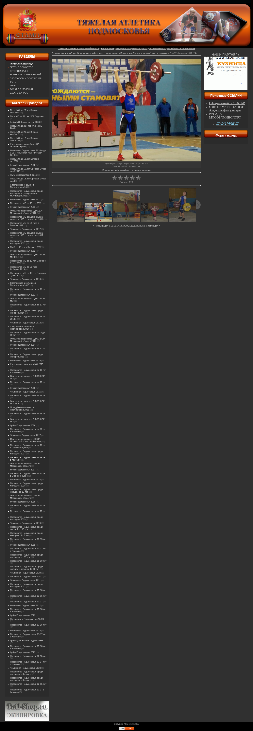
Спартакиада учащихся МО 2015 (26, 364)
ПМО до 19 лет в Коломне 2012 (26, 247)
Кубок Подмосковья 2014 (22, 345)
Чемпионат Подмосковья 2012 (25, 229)
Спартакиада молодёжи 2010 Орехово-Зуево (24, 145)
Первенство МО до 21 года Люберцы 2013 (23, 268)
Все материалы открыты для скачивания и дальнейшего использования (158, 48)
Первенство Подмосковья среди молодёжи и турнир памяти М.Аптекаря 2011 (26, 193)
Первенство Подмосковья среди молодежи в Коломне (26, 672)
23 (136, 226)
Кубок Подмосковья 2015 (22, 388)
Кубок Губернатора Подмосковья (26, 640)
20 (126, 226)
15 (111, 226)
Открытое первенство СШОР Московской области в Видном (25, 440)
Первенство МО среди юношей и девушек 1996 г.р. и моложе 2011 (26, 218)
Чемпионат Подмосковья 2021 (25, 580)
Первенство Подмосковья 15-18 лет (28, 561)
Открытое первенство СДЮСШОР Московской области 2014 (27, 340)
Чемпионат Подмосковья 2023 (25, 630)
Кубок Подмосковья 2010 (22, 165)
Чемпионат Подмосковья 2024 (25, 668)
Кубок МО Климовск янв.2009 (25, 122)
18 (120, 226)
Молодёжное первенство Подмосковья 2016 (22, 408)
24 (139, 226)
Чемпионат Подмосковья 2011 (25, 199)
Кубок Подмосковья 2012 (22, 251)
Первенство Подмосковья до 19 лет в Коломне (144, 53)
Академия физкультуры (225, 110)
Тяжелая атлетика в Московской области (78, 48)
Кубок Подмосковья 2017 (22, 469)
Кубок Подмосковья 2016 (22, 425)
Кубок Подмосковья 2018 (22, 502)
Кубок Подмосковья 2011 (22, 207)
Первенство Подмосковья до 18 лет (28, 395)
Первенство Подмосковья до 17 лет (28, 304)
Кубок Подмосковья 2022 (22, 615)
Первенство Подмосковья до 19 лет (28, 289)
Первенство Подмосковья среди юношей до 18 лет (26, 528)
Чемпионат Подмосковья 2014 (25, 322)
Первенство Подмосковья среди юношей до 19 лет (26, 490)
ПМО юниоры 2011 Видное (23, 175)
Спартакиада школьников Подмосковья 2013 (23, 284)
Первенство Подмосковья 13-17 (26, 576)
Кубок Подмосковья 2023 (22, 652)
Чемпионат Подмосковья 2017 (25, 435)
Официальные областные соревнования (97, 53)
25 (142, 226)
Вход (118, 48)
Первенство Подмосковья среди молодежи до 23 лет (26, 556)
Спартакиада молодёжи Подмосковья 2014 (22, 327)
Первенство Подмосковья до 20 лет (28, 505)
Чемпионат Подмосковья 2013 (25, 279)
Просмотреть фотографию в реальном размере (126, 170)
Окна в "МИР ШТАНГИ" (227, 106)
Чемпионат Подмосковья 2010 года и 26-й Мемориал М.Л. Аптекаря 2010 (28, 152)
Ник (138, 166)
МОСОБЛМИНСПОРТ (225, 117)
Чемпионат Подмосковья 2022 (25, 605)
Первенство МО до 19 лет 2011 (25, 203)
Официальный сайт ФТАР (227, 103)
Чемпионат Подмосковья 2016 (25, 392)
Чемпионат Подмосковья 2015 (25, 360)
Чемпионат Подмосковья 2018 (25, 479)
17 (117, 226)
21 (129, 226)
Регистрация (107, 48)
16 (114, 226)
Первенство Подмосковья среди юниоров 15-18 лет (26, 534)
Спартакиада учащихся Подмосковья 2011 (22, 186)
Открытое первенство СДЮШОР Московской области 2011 (26, 212)
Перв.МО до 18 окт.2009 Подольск (27, 116)
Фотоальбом (68, 53)
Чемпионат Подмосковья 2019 (25, 523)
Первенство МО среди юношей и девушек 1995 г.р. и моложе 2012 (26, 234)
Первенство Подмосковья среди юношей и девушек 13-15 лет (26, 567)
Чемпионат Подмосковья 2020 (25, 573)
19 (123, 226)
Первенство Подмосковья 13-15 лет (28, 539)
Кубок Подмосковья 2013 (22, 295)
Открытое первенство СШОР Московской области (25, 464)
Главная (56, 53)
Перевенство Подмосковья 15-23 (27, 619)
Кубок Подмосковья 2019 (22, 545)
